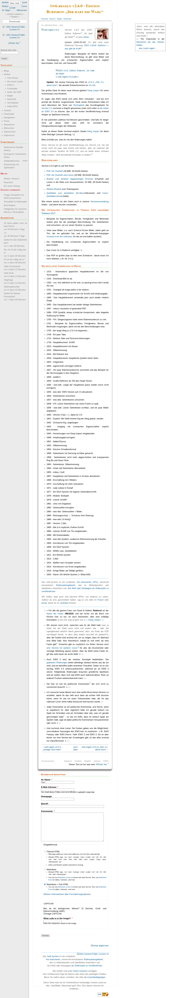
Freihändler (12, 88)
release (97, 761)
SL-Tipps (6, 10)
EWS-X (10, 85)
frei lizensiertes (53, 959)
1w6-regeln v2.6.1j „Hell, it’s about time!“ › (95, 748)
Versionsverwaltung (99, 201)
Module (5, 2)
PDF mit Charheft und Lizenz (60, 175)
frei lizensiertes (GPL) (87, 582)
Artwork (7, 110)
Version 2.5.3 (48, 213)
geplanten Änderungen (57, 662)
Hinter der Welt (14, 92)
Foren (24, 6)
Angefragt (8, 280)
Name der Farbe (55, 613)
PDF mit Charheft (55, 171)
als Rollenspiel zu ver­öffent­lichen (86, 965)
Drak (61, 25)
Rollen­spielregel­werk (93, 959)
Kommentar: (48, 811)
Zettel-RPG (12, 106)
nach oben (74, 748)
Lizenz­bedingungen (96, 977)
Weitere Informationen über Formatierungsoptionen (67, 894)
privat (44, 603)
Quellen (78, 761)
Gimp (59, 196)
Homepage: (46, 796)
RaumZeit (11, 99)
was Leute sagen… (148, 48)
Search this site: (9, 50)
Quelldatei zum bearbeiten (60, 193)
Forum (101, 600)
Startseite (44, 19)
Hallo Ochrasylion (12, 266)
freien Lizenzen (80, 971)
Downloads (67, 19)
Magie (10, 95)
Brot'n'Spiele (9, 205)
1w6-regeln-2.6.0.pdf (67, 77)
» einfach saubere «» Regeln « (14, 15)
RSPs (106, 761)
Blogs (6, 71)
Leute (24, 2)
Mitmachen (22, 10)
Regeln (59, 19)
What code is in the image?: (58, 918)
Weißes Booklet (54, 189)
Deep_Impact (93, 90)
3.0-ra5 (92, 85)
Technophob (78, 105)
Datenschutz (10, 131)
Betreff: (45, 803)
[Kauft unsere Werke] (14, 29)
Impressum (9, 135)
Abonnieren (9, 124)
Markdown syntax (64, 877)
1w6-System (53, 956)
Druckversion (48, 761)
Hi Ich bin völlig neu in (14, 259)
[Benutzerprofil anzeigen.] (102, 38)
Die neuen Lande (15, 81)
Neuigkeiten (9, 117)
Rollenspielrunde (11, 286)
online (86, 37)
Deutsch (53, 19)
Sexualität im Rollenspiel (15, 201)
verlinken (64, 603)
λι (73, 134)
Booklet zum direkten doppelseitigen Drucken (70, 179)
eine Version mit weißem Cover (62, 648)
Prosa (6, 121)
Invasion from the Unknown (59, 236)
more (25, 160)
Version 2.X (47, 108)
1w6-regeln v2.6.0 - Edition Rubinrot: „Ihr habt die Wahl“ (74, 8)
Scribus (80, 193)
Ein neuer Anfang (12, 186)
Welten (5, 6)
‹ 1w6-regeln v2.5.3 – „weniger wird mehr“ (52, 748)
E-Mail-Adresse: (49, 787)
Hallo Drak (9, 273)
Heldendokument (11, 161)
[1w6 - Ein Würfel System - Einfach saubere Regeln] (12, 8)
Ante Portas (12, 78)
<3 (5, 233)
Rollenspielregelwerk (65, 585)
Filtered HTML (53, 851)
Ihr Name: (46, 779)
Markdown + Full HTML (57, 884)
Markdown (51, 869)
